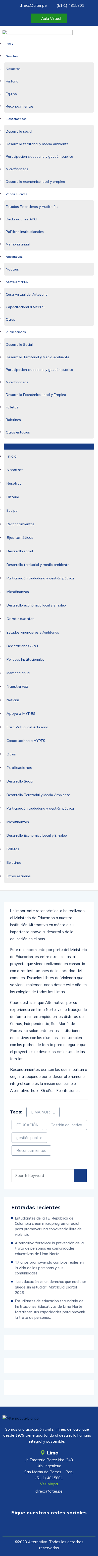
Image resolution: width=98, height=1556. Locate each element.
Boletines (13, 419)
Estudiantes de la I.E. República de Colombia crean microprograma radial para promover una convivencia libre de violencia (48, 1226)
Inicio (9, 43)
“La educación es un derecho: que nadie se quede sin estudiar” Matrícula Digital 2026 (50, 1287)
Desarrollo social (19, 131)
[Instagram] (63, 1527)
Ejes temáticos (16, 119)
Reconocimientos (20, 106)
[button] (49, 447)
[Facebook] (49, 1527)
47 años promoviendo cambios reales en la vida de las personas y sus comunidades (49, 1268)
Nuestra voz (14, 256)
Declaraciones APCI (21, 219)
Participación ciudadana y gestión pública (39, 156)
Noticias (12, 269)
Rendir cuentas (16, 194)
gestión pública (29, 1137)
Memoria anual (18, 244)
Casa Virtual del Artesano (26, 294)
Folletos (12, 407)
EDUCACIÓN (27, 1124)
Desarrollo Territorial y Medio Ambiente (37, 357)
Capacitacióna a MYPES (25, 307)
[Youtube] (34, 1527)
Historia (12, 81)
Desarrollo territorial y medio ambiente (37, 144)
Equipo (11, 94)
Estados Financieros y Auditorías (32, 206)
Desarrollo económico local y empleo (35, 181)
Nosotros (12, 56)
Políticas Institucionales (25, 231)
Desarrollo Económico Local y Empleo (36, 394)
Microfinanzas (17, 169)
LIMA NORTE (43, 1112)
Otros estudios (18, 432)
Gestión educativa (66, 1124)
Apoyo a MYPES (17, 282)
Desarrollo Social (19, 344)
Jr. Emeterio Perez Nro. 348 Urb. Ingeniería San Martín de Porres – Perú (49, 1465)
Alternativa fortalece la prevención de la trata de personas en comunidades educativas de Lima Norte (49, 1248)
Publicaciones (16, 332)
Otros (10, 319)
